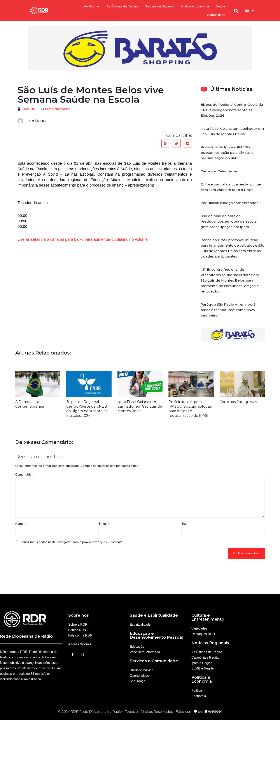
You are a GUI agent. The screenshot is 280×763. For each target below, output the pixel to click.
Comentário (24, 474)
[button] (165, 143)
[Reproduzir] (22, 209)
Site (184, 523)
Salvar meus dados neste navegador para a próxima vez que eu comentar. (72, 542)
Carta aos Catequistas (219, 171)
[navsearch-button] (236, 10)
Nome (20, 523)
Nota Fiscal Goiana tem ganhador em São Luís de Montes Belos (139, 406)
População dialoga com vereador (229, 203)
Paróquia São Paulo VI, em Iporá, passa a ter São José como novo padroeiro (228, 309)
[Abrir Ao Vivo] (98, 6)
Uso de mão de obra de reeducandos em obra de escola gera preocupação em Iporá (229, 221)
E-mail (103, 523)
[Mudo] (22, 233)
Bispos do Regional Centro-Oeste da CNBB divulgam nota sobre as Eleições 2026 (232, 110)
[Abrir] (252, 10)
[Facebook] (72, 654)
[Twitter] (82, 654)
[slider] (83, 239)
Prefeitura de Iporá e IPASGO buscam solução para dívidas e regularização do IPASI (227, 152)
